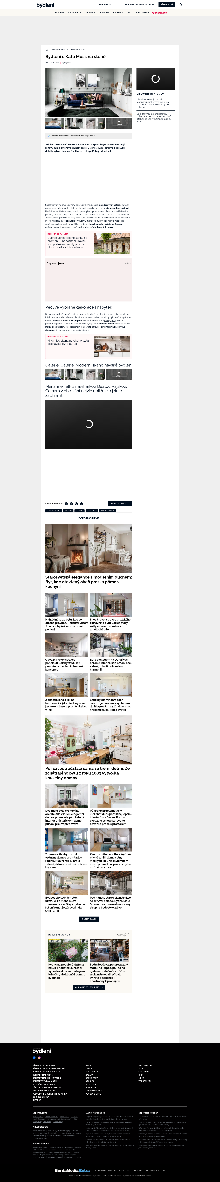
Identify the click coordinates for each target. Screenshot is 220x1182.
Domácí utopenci (70, 1155)
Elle (141, 1069)
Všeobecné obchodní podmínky (50, 1094)
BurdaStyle (137, 1171)
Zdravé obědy (58, 1122)
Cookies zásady (41, 1097)
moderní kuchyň (87, 314)
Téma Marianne (94, 1091)
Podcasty (91, 1088)
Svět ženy (144, 1072)
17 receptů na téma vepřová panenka (62, 1150)
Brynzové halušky (39, 1157)
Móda (88, 1065)
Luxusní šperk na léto (40, 1138)
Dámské (122, 1171)
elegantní (92, 511)
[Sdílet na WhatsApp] (81, 503)
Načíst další (89, 919)
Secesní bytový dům (55, 205)
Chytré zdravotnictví (67, 1133)
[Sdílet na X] (71, 503)
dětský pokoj (110, 320)
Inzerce (37, 1100)
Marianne (102, 1171)
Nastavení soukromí (44, 1091)
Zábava (89, 1075)
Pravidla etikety (38, 1116)
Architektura (141, 13)
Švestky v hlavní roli (56, 1147)
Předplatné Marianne (44, 1065)
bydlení (68, 511)
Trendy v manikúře (39, 1131)
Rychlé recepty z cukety (72, 1157)
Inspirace (90, 13)
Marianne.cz (106, 5)
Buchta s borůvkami (55, 1157)
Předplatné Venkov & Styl (47, 1072)
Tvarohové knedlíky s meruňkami (59, 1152)
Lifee (141, 1078)
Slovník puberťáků (51, 1116)
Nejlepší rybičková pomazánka (51, 1155)
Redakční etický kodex (45, 1084)
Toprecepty (145, 1081)
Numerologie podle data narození (59, 1119)
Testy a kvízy (64, 1116)
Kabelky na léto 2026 (54, 1136)
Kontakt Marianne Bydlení (47, 1078)
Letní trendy (47, 1122)
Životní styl (92, 1072)
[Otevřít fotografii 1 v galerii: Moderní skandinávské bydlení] (54, 123)
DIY (128, 13)
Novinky (59, 13)
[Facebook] (34, 1057)
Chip (141, 1075)
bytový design (107, 511)
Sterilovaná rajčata (39, 1152)
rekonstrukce (53, 511)
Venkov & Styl (93, 1094)
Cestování (41, 1119)
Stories (90, 1081)
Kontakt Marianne (43, 1075)
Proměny (118, 13)
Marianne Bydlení (59, 49)
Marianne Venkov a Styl (138, 5)
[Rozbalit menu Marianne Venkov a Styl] (152, 4)
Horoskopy (92, 1084)
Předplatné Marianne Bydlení (49, 1069)
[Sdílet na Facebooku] (66, 503)
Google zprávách (90, 136)
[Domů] (45, 4)
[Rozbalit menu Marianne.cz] (114, 4)
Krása (89, 1069)
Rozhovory (92, 1078)
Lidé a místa (74, 13)
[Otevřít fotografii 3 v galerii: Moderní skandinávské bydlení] (95, 123)
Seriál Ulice (54, 1133)
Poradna (104, 13)
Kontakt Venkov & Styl (45, 1081)
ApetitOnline (146, 1065)
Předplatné (167, 5)
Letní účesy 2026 (69, 1136)
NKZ (128, 1171)
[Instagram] (39, 1057)
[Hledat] (180, 4)
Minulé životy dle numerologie (58, 1131)
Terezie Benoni (52, 63)
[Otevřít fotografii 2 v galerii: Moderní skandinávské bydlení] (75, 123)
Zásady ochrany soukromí (47, 1088)
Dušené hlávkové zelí (40, 1147)
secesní (79, 511)
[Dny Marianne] (159, 12)
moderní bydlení (62, 208)
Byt (84, 49)
